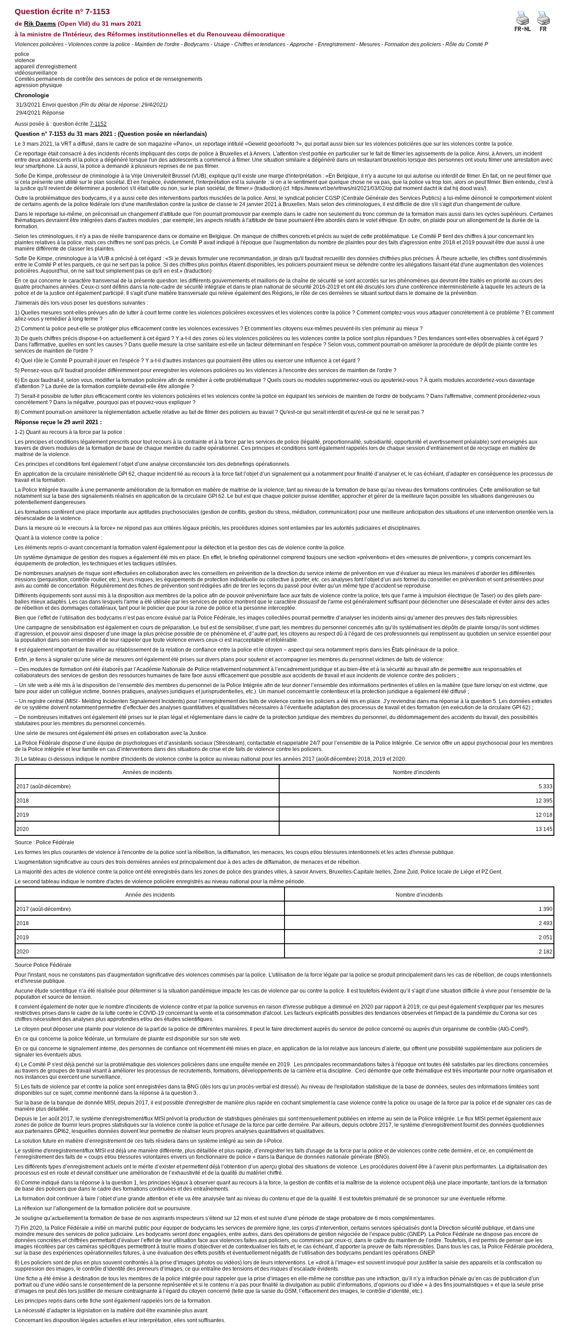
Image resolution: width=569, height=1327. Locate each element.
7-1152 (98, 124)
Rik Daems (40, 23)
